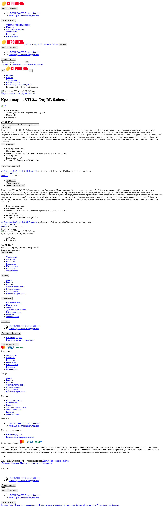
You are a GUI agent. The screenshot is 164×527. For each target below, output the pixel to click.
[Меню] (3, 70)
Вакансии (10, 268)
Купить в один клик (9, 125)
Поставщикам (12, 266)
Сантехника (11, 80)
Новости (10, 27)
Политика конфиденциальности (20, 340)
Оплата (9, 307)
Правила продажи (14, 338)
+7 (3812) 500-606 (31, 13)
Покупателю (7, 298)
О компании (11, 32)
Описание (6, 128)
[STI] (3, 106)
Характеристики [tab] (13, 183)
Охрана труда (12, 271)
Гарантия (10, 314)
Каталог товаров (31, 44)
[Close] (8, 488)
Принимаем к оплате (10, 345)
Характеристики (8, 144)
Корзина (25, 463)
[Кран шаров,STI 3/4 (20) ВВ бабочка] (82, 93)
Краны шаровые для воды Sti (19, 84)
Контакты (10, 34)
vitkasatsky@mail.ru (30, 16)
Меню (64, 44)
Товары (5, 275)
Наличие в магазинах (10, 166)
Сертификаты (12, 291)
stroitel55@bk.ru (15, 16)
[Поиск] (27, 62)
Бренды (9, 282)
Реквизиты (11, 264)
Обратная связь (12, 317)
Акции (9, 280)
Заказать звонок (8, 20)
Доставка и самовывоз (16, 310)
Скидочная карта (13, 289)
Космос (4, 176)
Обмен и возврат (13, 312)
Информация (7, 252)
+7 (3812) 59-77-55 (9, 173)
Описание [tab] (11, 180)
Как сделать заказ (13, 303)
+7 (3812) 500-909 (9, 8)
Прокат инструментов (15, 294)
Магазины (10, 259)
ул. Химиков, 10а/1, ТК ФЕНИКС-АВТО (19, 171)
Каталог (9, 78)
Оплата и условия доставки (18, 25)
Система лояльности (15, 29)
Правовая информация (11, 333)
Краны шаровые (13, 82)
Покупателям (12, 36)
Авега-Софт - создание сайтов (55, 461)
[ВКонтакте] (7, 456)
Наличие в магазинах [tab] (15, 186)
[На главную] (12, 6)
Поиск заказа (12, 305)
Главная (9, 75)
